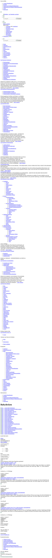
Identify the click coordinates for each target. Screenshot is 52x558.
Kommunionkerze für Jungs (15, 204)
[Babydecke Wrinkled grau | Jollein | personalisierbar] (12, 477)
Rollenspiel (5, 67)
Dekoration (5, 147)
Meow (4, 309)
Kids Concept (6, 314)
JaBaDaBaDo (6, 313)
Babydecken (6, 117)
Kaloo (4, 308)
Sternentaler (5, 324)
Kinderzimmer (6, 379)
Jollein (4, 288)
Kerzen (4, 196)
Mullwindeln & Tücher (8, 130)
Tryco (4, 305)
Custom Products (4, 456)
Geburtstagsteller (6, 225)
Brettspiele (5, 72)
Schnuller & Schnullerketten (9, 121)
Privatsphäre (8, 35)
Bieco (4, 292)
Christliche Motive (13, 209)
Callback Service (6, 539)
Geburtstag (8, 229)
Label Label (5, 320)
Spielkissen (5, 154)
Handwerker (6, 74)
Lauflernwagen (6, 69)
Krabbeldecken (6, 114)
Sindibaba (5, 315)
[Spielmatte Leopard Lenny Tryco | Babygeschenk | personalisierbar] (15, 507)
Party (4, 380)
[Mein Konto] (4, 22)
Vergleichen (3, 474)
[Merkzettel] (3, 21)
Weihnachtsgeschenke (10, 267)
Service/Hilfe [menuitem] (11, 5)
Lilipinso (5, 295)
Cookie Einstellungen (7, 540)
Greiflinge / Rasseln (7, 109)
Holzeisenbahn (6, 62)
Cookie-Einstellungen (8, 3)
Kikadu (4, 325)
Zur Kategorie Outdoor (5, 171)
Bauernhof (8, 192)
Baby (4, 351)
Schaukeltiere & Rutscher (8, 70)
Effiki (4, 317)
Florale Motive (9, 185)
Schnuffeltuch (6, 120)
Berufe (7, 182)
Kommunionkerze (10, 203)
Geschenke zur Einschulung (9, 271)
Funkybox (5, 300)
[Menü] (3, 15)
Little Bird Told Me (7, 303)
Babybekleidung (6, 105)
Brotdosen (5, 253)
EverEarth (5, 287)
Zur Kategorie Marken (5, 283)
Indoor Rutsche (6, 77)
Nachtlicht (5, 149)
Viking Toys (6, 311)
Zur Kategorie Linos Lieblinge (7, 179)
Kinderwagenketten (7, 125)
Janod (4, 319)
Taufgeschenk (6, 264)
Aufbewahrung (6, 144)
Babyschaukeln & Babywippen (10, 107)
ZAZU (4, 329)
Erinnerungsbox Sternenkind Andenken (11, 93)
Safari (7, 186)
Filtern (2, 438)
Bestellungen (9, 32)
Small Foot (5, 322)
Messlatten (5, 153)
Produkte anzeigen (4, 443)
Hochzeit (8, 235)
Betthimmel (5, 119)
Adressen (8, 30)
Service (4, 390)
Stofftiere (5, 78)
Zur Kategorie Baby (5, 103)
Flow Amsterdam (7, 293)
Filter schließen (4, 442)
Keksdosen (8, 270)
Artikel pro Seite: (4, 458)
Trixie (4, 298)
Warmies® (5, 316)
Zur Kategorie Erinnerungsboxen (8, 89)
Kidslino (5, 326)
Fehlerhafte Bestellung (8, 541)
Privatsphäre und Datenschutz (9, 543)
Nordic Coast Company (8, 321)
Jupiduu (5, 302)
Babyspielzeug (6, 108)
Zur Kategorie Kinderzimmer (7, 142)
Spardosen (5, 152)
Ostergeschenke (6, 272)
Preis (2, 453)
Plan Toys (5, 297)
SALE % (5, 388)
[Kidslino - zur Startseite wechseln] (11, 14)
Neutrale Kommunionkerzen (15, 207)
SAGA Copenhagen (7, 304)
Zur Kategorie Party (5, 164)
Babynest (5, 118)
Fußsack (5, 124)
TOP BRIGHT (6, 327)
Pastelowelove (6, 291)
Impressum (5, 9)
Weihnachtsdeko (9, 269)
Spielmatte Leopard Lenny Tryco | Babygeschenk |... (12, 508)
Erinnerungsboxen (7, 350)
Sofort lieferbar (4, 444)
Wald (7, 187)
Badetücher (5, 129)
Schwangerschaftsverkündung (9, 274)
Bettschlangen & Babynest (9, 146)
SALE (4, 334)
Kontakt (5, 4)
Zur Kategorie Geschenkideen (7, 260)
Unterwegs (5, 123)
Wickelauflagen (6, 131)
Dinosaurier (8, 188)
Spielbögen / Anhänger (8, 112)
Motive (10, 199)
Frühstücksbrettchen (7, 214)
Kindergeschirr (6, 255)
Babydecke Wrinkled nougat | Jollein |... (9, 493)
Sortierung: (3, 439)
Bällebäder (5, 68)
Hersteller (3, 446)
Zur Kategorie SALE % (6, 332)
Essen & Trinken (6, 384)
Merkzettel (8, 33)
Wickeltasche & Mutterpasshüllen (10, 126)
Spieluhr (5, 113)
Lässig (4, 289)
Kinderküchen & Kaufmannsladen (10, 63)
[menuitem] (27, 3)
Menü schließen (6, 24)
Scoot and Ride (6, 310)
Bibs (4, 286)
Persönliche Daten (10, 28)
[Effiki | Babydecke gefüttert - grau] (8, 462)
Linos (7, 183)
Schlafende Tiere (9, 193)
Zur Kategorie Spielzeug (6, 60)
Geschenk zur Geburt (7, 263)
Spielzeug (5, 348)
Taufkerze (8, 208)
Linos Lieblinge (6, 383)
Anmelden (8, 26)
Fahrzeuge (5, 64)
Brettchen (5, 389)
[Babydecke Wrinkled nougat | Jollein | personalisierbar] (13, 492)
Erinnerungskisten (7, 226)
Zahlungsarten (9, 31)
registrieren (15, 26)
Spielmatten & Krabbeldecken (9, 148)
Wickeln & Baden (7, 128)
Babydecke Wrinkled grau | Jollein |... (9, 478)
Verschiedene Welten (10, 194)
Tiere (10, 202)
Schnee (7, 190)
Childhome (5, 299)
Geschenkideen (6, 385)
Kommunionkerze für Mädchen (15, 205)
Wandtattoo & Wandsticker (9, 151)
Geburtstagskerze (9, 197)
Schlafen (5, 115)
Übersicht (8, 27)
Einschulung (8, 228)
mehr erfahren (16, 87)
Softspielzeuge (6, 110)
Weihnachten (6, 265)
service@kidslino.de (5, 534)
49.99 (8, 454)
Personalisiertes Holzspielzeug (9, 75)
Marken (5, 386)
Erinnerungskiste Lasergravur (9, 92)
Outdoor (5, 382)
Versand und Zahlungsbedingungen (10, 5)
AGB (4, 8)
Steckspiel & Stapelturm (8, 73)
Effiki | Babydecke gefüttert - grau (8, 463)
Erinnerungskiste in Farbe (8, 91)
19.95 (3, 454)
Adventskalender (9, 266)
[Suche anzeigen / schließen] (3, 17)
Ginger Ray (5, 306)
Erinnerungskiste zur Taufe (11, 236)
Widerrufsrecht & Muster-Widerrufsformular (12, 7)
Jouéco (4, 294)
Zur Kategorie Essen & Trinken (7, 251)
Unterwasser (8, 191)
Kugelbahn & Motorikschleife (9, 66)
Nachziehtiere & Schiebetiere (9, 79)
